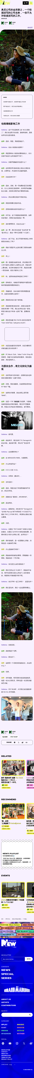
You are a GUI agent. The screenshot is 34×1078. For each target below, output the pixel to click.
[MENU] (31, 3)
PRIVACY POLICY (6, 1059)
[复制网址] (26, 742)
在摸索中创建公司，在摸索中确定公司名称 (14, 102)
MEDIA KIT (4, 1053)
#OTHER (21, 1034)
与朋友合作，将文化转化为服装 (11, 115)
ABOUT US (6, 999)
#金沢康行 (5, 737)
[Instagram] (17, 1044)
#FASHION (6, 1034)
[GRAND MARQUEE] (17, 989)
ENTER (29, 959)
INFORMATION (6, 1055)
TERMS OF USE (6, 1057)
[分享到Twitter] (19, 742)
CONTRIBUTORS (8, 1005)
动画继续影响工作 (8, 111)
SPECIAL (8, 919)
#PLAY (4, 1025)
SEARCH (4, 1011)
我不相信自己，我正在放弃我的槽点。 (13, 106)
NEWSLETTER (6, 955)
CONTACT (4, 1052)
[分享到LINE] (15, 742)
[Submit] (30, 1015)
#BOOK (4, 1031)
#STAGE (20, 1031)
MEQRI (16, 401)
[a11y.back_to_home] (5, 3)
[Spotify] (3, 1044)
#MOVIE (20, 1028)
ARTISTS (5, 1002)
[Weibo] (23, 742)
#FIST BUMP (14, 737)
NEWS (5, 970)
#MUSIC (20, 1025)
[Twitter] (24, 1044)
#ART (3, 1028)
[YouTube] (10, 1044)
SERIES (6, 978)
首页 (2, 919)
